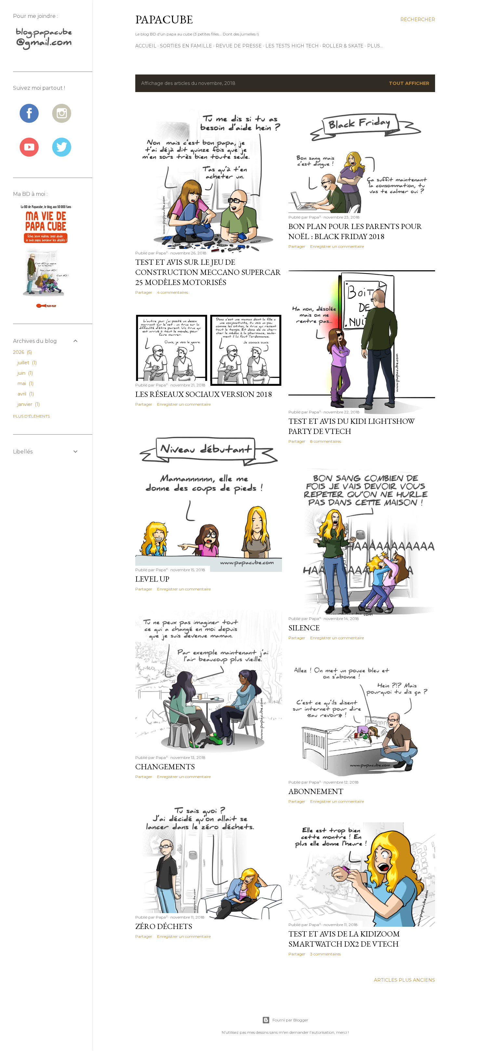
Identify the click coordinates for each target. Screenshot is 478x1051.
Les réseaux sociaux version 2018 (203, 394)
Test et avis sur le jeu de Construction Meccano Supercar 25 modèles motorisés (208, 272)
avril (25, 394)
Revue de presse (239, 46)
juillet (26, 363)
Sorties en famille (186, 46)
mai (25, 383)
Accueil (145, 46)
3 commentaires (325, 953)
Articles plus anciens (404, 980)
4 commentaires (172, 292)
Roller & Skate (343, 46)
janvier (28, 404)
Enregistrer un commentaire (337, 246)
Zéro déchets (163, 926)
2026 (22, 352)
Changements (165, 766)
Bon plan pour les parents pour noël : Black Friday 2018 (355, 231)
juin (25, 373)
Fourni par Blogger (290, 1019)
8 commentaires (325, 441)
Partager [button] (143, 292)
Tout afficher (409, 83)
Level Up (152, 579)
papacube (164, 19)
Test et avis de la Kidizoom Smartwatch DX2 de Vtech (344, 939)
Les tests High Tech (292, 46)
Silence (304, 628)
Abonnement (315, 791)
